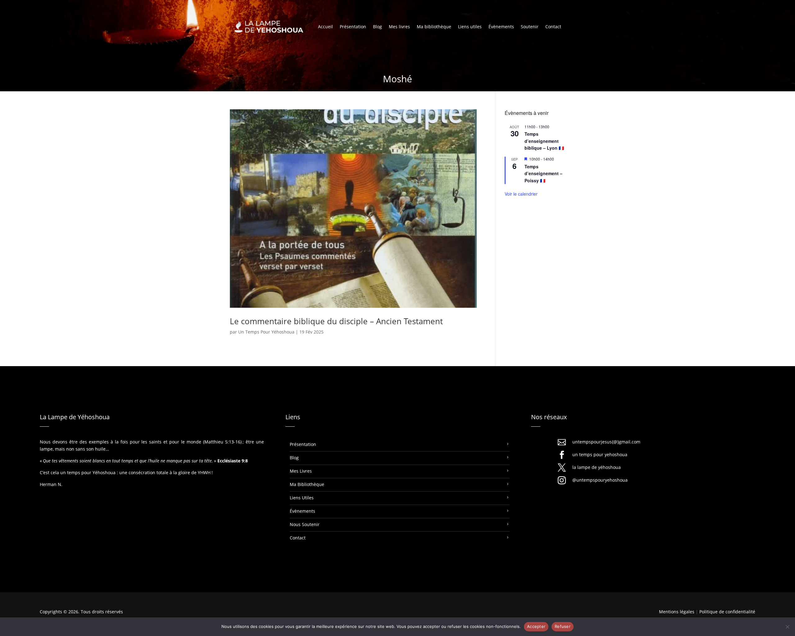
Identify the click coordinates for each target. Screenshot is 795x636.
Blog (377, 27)
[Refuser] (787, 627)
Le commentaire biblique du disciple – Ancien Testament (336, 321)
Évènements (501, 27)
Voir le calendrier (521, 194)
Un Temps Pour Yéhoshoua (266, 332)
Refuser (562, 626)
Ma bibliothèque (434, 27)
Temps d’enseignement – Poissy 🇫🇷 (543, 173)
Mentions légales (676, 612)
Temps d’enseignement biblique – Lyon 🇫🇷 (544, 141)
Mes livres (399, 27)
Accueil (325, 27)
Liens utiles (470, 27)
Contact (553, 27)
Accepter (536, 626)
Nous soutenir (305, 524)
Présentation (353, 27)
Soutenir (529, 27)
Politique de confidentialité (727, 612)
